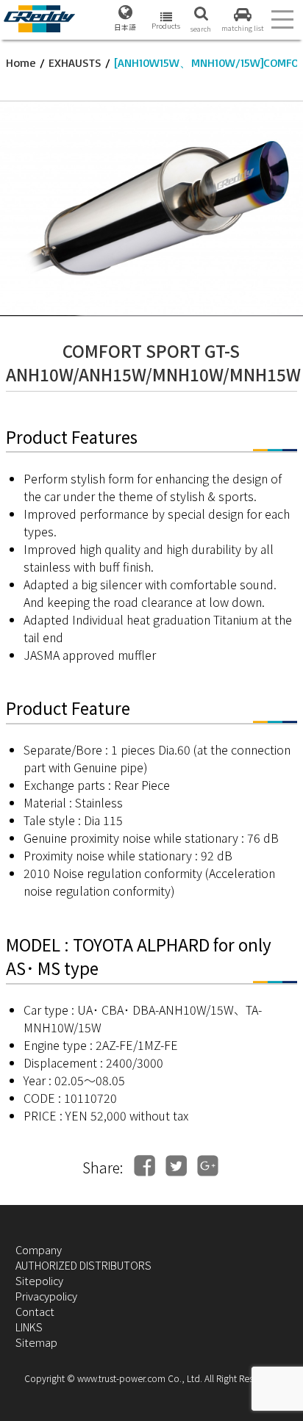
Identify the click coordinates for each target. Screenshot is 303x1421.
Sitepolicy (39, 1280)
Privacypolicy (46, 1295)
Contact (34, 1311)
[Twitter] (176, 1166)
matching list (242, 28)
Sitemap (36, 1342)
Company (38, 1249)
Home (21, 62)
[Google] (208, 1166)
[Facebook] (144, 1166)
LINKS (29, 1326)
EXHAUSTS (75, 62)
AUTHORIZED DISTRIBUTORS (83, 1265)
